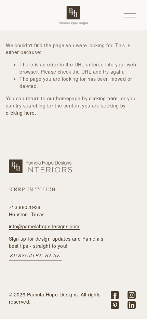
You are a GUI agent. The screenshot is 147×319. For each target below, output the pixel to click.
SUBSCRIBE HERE (35, 255)
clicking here (103, 98)
